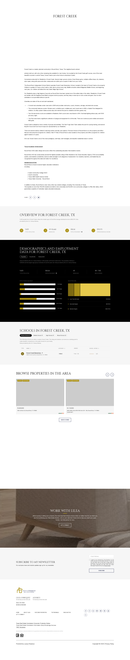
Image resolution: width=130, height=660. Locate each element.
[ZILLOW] (108, 610)
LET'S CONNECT (20, 614)
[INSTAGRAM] (89, 610)
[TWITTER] (85, 614)
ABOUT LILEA (27, 612)
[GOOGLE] (104, 610)
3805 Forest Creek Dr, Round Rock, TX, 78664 (36, 354)
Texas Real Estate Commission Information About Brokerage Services (36, 625)
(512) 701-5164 (20, 602)
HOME (17, 612)
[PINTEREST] (100, 610)
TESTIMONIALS (55, 612)
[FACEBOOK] (85, 610)
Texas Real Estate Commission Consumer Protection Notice (33, 623)
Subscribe (101, 570)
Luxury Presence (29, 644)
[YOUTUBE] (96, 610)
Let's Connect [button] (65, 525)
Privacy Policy (107, 565)
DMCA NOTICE (67, 612)
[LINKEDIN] (93, 610)
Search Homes (65, 419)
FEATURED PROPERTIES (41, 612)
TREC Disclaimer (21, 627)
